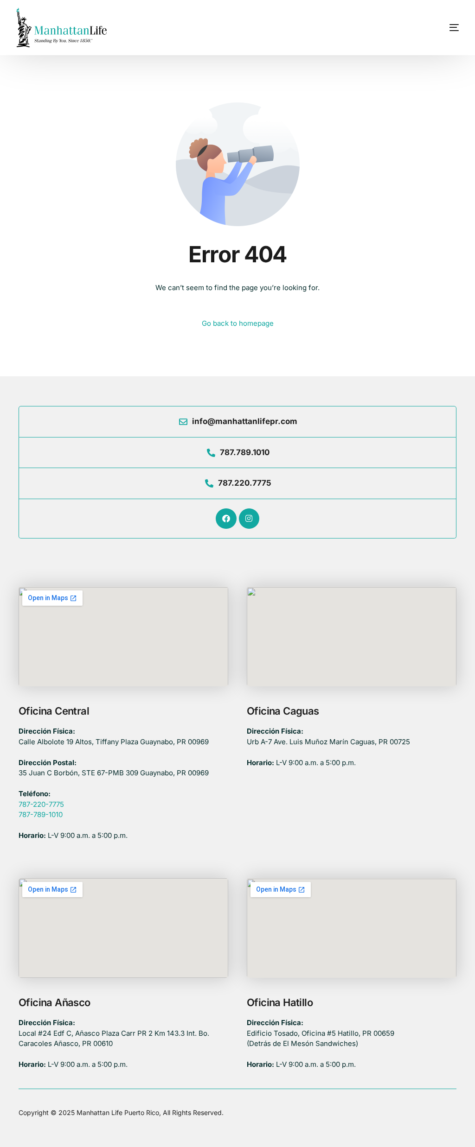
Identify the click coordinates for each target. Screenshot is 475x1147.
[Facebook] (226, 518)
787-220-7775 (41, 804)
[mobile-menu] (439, 27)
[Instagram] (249, 518)
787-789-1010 (41, 814)
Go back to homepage (238, 323)
